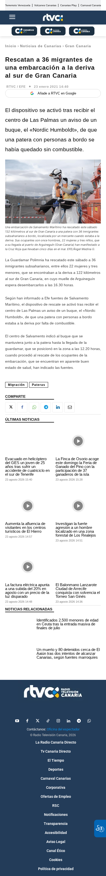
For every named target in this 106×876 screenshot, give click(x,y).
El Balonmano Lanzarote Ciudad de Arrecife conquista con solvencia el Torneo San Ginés (78, 591)
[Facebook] (22, 407)
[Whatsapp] (89, 721)
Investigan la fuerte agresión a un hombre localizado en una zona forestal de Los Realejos (76, 529)
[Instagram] (58, 721)
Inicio (10, 46)
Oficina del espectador (63, 729)
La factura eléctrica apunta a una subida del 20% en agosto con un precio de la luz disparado (27, 591)
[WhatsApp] (34, 407)
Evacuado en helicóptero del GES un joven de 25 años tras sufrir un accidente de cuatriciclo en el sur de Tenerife (27, 466)
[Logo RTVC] (53, 18)
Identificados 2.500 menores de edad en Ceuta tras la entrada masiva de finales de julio (67, 624)
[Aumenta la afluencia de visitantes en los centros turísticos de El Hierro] (27, 506)
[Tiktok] (48, 721)
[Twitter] (37, 721)
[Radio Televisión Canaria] (53, 691)
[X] (10, 407)
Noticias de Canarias (40, 46)
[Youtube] (17, 721)
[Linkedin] (57, 407)
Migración (16, 385)
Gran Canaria (78, 46)
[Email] (69, 407)
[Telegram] (46, 407)
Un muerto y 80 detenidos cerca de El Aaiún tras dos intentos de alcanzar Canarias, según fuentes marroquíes (68, 653)
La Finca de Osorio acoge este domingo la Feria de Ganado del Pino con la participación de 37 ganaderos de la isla (77, 466)
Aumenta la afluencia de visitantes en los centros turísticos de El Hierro (25, 527)
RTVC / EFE (16, 86)
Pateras (38, 385)
